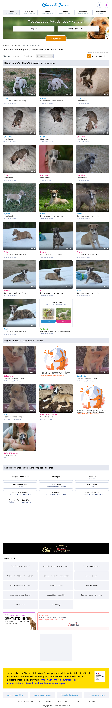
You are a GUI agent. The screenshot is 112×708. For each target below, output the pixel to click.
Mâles (17, 56)
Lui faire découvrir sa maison (20, 585)
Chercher (56, 38)
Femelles (29, 56)
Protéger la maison (92, 576)
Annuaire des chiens (97, 695)
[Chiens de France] (56, 5)
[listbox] (96, 29)
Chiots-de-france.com (24, 701)
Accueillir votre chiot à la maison (56, 566)
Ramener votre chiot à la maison (56, 576)
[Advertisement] (56, 524)
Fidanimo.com (90, 701)
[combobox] (33, 29)
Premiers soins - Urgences (91, 595)
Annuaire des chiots (15, 695)
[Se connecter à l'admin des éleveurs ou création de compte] (106, 4)
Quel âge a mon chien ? (20, 566)
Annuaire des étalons (69, 695)
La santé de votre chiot (56, 595)
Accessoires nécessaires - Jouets (20, 576)
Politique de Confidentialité (68, 701)
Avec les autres (92, 585)
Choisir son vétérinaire (92, 566)
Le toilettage (56, 604)
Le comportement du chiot (20, 595)
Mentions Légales (46, 701)
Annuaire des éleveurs (42, 695)
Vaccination (20, 604)
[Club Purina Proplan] (56, 548)
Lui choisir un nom (56, 585)
